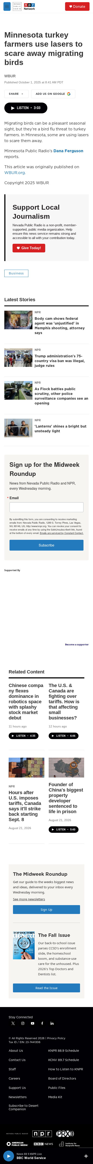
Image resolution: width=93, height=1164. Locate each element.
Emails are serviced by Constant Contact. (61, 533)
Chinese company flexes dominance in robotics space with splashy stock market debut (26, 702)
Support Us (17, 1088)
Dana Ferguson (68, 151)
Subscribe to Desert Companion (23, 1107)
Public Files (56, 1088)
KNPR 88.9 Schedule (63, 1051)
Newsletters (18, 1097)
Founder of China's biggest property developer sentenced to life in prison (66, 798)
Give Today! (31, 248)
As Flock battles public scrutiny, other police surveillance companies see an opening (61, 395)
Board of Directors (62, 1078)
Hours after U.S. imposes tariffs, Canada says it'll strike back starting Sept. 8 (25, 806)
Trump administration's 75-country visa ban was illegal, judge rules (60, 361)
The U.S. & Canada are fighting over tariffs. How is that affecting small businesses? (64, 702)
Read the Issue (46, 988)
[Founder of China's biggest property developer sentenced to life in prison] (66, 768)
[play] (8, 1156)
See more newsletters (29, 899)
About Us (16, 1051)
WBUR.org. (15, 172)
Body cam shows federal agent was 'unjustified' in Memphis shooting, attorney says (60, 325)
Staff (12, 1069)
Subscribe (46, 545)
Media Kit (55, 1097)
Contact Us (17, 1060)
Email (14, 498)
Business (16, 273)
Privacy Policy (56, 1038)
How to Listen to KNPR (65, 1069)
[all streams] (87, 1156)
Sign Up (46, 909)
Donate (79, 6)
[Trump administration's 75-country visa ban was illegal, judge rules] (18, 357)
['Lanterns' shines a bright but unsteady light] (18, 428)
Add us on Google (50, 94)
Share (14, 94)
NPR (38, 312)
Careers (14, 1078)
